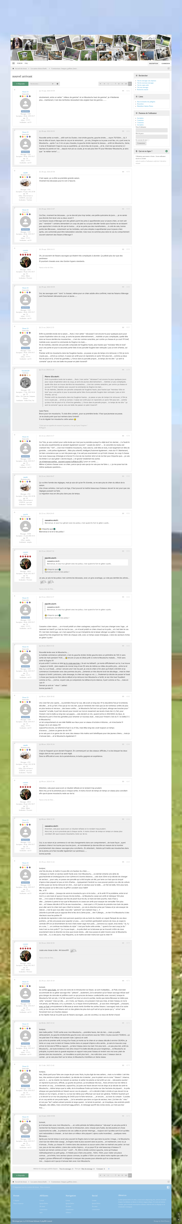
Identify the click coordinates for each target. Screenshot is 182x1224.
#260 (128, 476)
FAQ (26, 63)
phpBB (25, 1221)
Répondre (21, 84)
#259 (128, 436)
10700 (29, 534)
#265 (128, 696)
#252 (128, 131)
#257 (128, 327)
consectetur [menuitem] (43, 1209)
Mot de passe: (140, 133)
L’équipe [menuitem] (16, 1200)
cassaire (25, 250)
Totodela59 (25, 371)
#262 (128, 551)
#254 (128, 209)
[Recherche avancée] (57, 84)
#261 (128, 513)
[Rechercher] (52, 84)
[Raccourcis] (13, 63)
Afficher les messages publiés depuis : (52, 1169)
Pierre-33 (25, 92)
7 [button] (115, 84)
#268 (128, 819)
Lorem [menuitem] (42, 1200)
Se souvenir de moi (141, 140)
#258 (128, 370)
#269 (128, 862)
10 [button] (126, 84)
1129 (28, 114)
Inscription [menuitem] (153, 63)
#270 (128, 943)
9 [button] (122, 84)
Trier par (84, 1169)
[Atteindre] (168, 68)
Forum (19, 63)
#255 (128, 249)
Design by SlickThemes (162, 1221)
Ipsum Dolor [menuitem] (44, 1203)
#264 (128, 646)
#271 (128, 981)
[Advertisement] (91, 17)
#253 (128, 172)
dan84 (25, 173)
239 (29, 390)
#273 (128, 1065)
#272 (128, 1023)
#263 (128, 597)
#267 (128, 781)
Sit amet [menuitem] (42, 1206)
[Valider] (108, 1169)
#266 (128, 744)
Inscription (140, 125)
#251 (128, 91)
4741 (28, 189)
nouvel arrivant (22, 76)
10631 (29, 270)
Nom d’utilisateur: (141, 127)
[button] (100, 84)
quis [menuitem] (41, 1212)
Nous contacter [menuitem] (45, 1187)
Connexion (140, 122)
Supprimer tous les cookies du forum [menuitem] (26, 1187)
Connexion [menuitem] (166, 63)
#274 (128, 1116)
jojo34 (25, 514)
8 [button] (118, 84)
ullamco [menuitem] (68, 1212)
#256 (128, 287)
